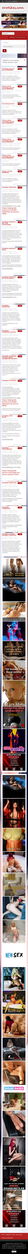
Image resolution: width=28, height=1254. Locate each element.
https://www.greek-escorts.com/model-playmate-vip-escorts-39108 (10, 403)
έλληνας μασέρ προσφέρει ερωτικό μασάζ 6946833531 (8, 122)
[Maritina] (14, 1037)
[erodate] (14, 660)
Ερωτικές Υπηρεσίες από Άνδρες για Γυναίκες (12, 174)
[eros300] (14, 752)
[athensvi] (14, 1013)
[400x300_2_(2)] (14, 770)
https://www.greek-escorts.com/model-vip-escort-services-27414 (11, 473)
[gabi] (14, 827)
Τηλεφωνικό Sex (7, 105)
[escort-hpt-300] (14, 1084)
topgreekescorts (5, 191)
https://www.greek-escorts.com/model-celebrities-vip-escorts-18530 (10, 211)
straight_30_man (5, 73)
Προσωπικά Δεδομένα (7, 1237)
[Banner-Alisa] (14, 851)
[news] (14, 966)
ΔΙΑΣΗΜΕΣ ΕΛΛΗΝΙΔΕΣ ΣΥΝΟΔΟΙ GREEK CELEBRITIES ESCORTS (9, 357)
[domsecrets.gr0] (14, 1189)
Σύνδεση (24, 1)
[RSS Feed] (2, 1)
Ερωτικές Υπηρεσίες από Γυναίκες (10, 189)
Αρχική (3, 55)
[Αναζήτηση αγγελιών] (4, 50)
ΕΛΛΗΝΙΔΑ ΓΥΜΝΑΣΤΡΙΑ (6, 508)
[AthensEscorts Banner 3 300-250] (14, 679)
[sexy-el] (14, 872)
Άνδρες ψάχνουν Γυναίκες (9, 90)
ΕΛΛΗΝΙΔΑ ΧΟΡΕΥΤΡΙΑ (9, 483)
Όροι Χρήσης (19, 1234)
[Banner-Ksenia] (14, 919)
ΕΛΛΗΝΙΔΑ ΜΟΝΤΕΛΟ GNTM (9, 249)
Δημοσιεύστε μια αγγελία (17, 37)
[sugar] (14, 1091)
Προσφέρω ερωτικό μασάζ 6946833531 (8, 69)
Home (2, 1234)
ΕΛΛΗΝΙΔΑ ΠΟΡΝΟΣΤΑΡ (6, 306)
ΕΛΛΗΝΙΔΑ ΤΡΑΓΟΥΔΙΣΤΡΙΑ (7, 448)
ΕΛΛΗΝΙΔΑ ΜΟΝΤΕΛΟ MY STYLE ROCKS (9, 277)
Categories (8, 1234)
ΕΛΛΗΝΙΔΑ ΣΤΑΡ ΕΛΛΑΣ (7, 416)
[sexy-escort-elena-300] (14, 1110)
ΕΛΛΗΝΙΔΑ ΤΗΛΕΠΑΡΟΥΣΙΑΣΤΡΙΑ (9, 331)
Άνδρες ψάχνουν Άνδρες (8, 124)
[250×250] (12, 1209)
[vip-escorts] (14, 601)
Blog (13, 1234)
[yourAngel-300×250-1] (14, 640)
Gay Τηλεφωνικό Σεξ (8, 103)
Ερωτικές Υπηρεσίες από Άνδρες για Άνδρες (12, 71)
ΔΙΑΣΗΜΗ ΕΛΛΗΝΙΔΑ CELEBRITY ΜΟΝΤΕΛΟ (9, 534)
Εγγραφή (20, 1)
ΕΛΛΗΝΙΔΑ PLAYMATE (9, 380)
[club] (14, 1060)
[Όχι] (26, 1247)
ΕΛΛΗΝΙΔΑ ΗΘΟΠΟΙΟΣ (9, 187)
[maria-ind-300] (14, 989)
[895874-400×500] (14, 1165)
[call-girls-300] (14, 705)
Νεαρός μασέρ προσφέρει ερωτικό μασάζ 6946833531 (8, 87)
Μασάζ (5, 159)
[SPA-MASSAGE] (14, 895)
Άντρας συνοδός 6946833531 (7, 171)
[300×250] (14, 577)
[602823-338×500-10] (14, 1136)
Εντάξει (14, 1251)
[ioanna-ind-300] (14, 942)
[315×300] (14, 728)
